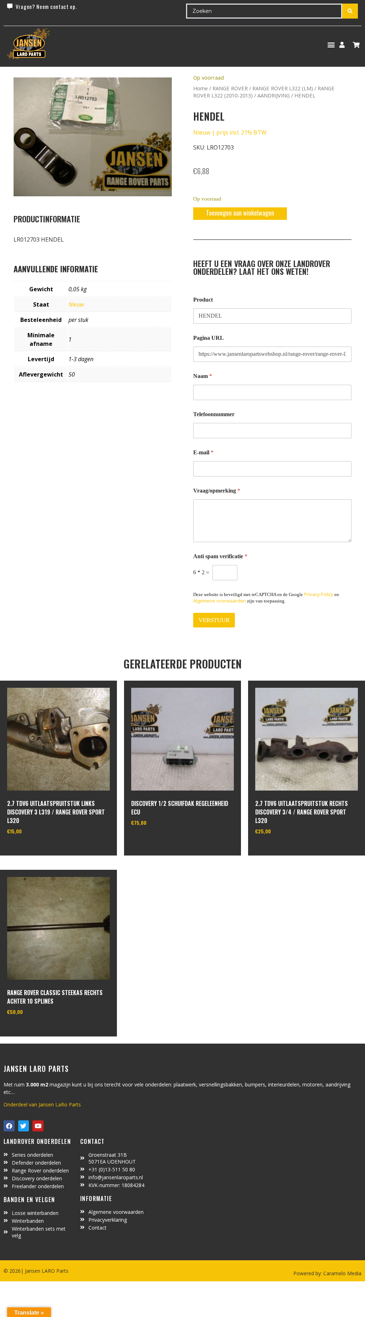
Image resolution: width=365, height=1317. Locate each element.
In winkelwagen (34, 849)
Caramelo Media (341, 1273)
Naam (202, 376)
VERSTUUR (214, 620)
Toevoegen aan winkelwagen (240, 212)
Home (200, 88)
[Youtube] (37, 1125)
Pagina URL (208, 338)
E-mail (203, 452)
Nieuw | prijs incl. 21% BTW (230, 132)
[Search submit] (350, 11)
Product (203, 300)
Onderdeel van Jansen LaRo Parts (42, 1104)
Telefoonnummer (214, 414)
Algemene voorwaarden (219, 600)
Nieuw (76, 304)
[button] (331, 45)
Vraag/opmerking (216, 491)
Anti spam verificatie (220, 556)
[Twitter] (23, 1125)
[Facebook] (9, 1125)
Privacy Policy (318, 594)
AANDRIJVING (273, 95)
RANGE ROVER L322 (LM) (282, 88)
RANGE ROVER (230, 88)
